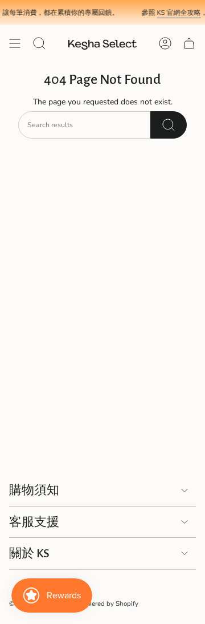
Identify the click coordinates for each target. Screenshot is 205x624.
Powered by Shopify (108, 603)
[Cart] (189, 43)
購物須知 (34, 490)
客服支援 (34, 522)
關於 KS (29, 553)
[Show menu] (14, 43)
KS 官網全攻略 (177, 12)
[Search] (168, 125)
